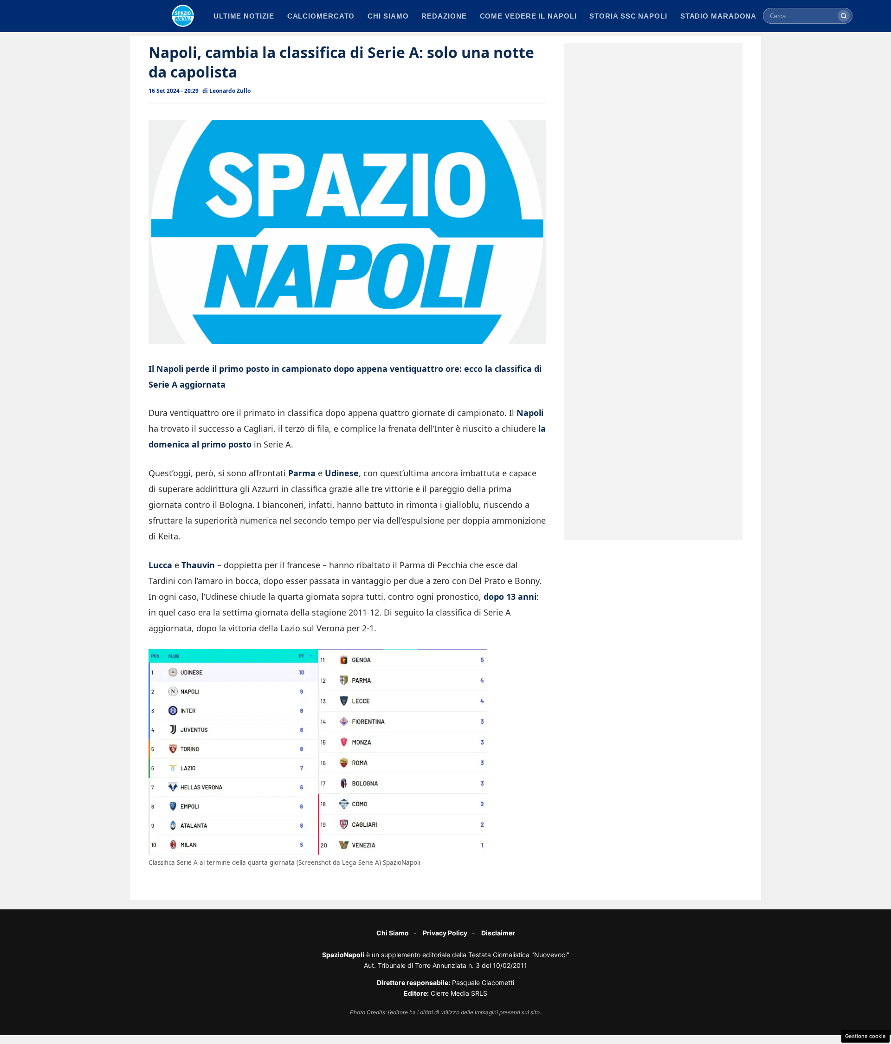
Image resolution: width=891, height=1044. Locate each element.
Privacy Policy (445, 933)
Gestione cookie (865, 1036)
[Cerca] (844, 16)
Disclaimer (498, 933)
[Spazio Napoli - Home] (183, 16)
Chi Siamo (392, 933)
